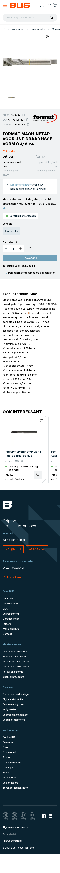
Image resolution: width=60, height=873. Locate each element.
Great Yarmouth (12, 762)
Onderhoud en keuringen (16, 694)
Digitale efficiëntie (13, 699)
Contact (7, 633)
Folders (7, 623)
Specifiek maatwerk (14, 719)
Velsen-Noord (10, 782)
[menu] (5, 5)
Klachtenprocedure (13, 676)
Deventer (8, 742)
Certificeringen (11, 618)
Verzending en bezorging (16, 661)
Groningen (8, 767)
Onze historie (10, 603)
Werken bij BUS (11, 628)
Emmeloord (9, 752)
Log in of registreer (21, 184)
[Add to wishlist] (42, 248)
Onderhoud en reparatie (16, 666)
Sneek (6, 772)
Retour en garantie (13, 671)
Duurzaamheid (11, 613)
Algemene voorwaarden (16, 827)
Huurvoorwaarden (12, 840)
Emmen (7, 757)
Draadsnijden (38, 29)
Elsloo (6, 747)
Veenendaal (9, 777)
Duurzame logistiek (13, 704)
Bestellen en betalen (14, 656)
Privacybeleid (10, 834)
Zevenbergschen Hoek (15, 787)
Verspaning (18, 29)
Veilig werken (10, 709)
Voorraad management (15, 714)
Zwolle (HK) (9, 737)
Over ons (8, 598)
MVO (5, 608)
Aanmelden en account (15, 651)
